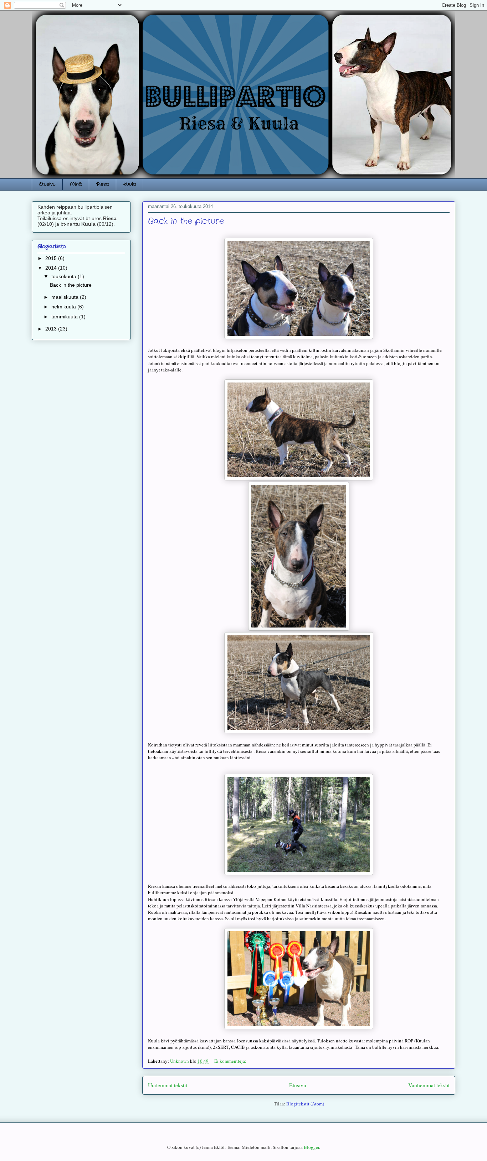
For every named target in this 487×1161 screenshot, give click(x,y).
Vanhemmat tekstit (429, 1085)
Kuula (129, 184)
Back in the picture (186, 221)
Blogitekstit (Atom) (305, 1103)
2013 (51, 329)
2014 (51, 268)
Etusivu (47, 184)
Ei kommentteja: (230, 1061)
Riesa (102, 184)
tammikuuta (65, 316)
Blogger (311, 1147)
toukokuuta (64, 276)
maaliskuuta (65, 297)
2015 (51, 258)
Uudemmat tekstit (167, 1085)
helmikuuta (64, 306)
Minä (76, 184)
